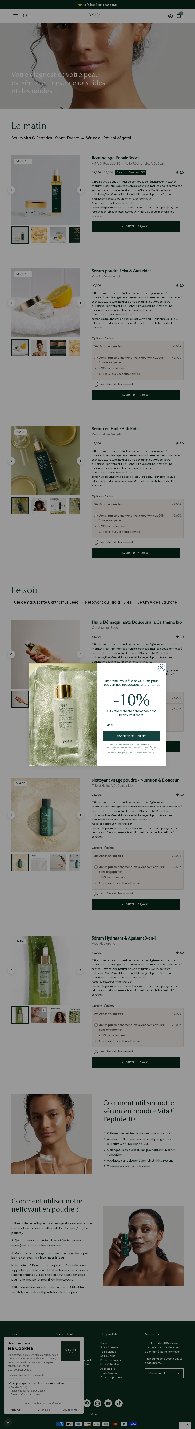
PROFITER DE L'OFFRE (131, 736)
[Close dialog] (161, 667)
